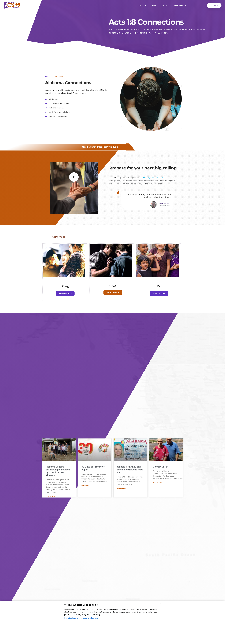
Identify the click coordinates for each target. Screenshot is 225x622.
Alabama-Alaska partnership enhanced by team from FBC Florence (58, 471)
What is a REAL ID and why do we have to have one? (130, 469)
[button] (101, 147)
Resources (178, 5)
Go (164, 5)
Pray (141, 5)
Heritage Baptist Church (154, 178)
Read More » (50, 496)
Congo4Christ (160, 466)
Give (154, 5)
